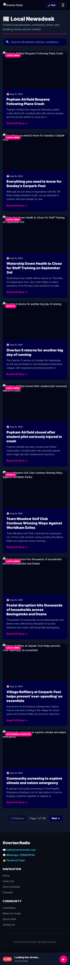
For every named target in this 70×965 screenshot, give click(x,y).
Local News (9, 908)
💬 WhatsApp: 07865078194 (18, 855)
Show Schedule (11, 886)
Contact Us (9, 924)
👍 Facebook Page (14, 860)
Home (6, 875)
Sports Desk (9, 919)
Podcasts (8, 892)
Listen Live (8, 881)
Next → (56, 818)
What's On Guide (12, 913)
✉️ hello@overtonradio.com (19, 849)
